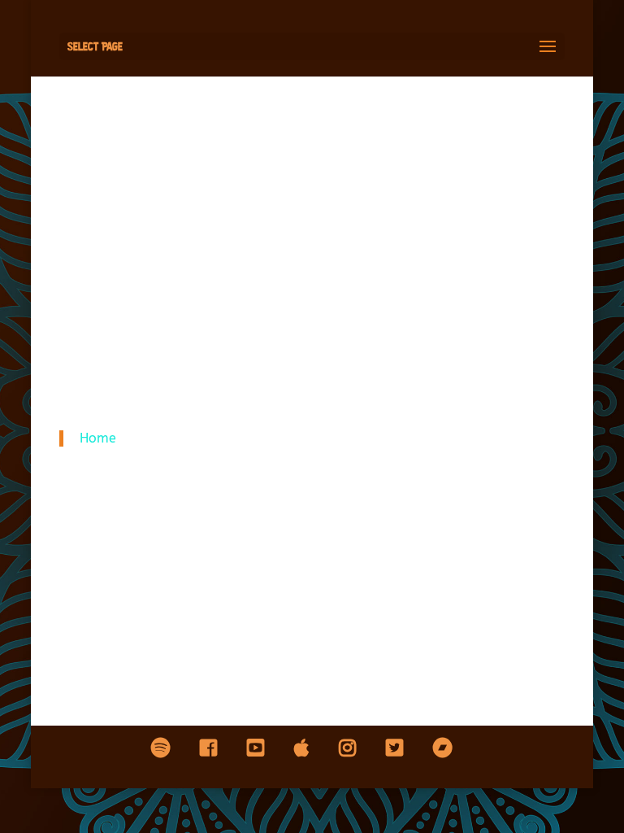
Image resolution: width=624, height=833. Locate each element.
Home (98, 438)
